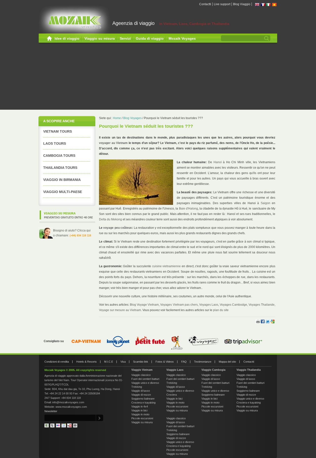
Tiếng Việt (274, 4)
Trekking (136, 386)
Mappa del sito (227, 361)
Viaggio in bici (139, 410)
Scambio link (140, 361)
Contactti (205, 4)
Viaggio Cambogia (213, 369)
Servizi (125, 38)
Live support (222, 4)
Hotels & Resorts (86, 361)
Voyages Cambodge (233, 304)
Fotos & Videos (165, 361)
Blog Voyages (132, 118)
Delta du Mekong (110, 219)
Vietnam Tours (57, 131)
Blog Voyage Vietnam (144, 304)
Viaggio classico (141, 374)
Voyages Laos (208, 304)
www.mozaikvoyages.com (71, 406)
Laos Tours (54, 143)
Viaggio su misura (99, 38)
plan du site (221, 310)
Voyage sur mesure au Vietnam (120, 310)
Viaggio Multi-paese (62, 192)
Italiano (268, 4)
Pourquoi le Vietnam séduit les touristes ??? (173, 118)
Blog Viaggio (241, 4)
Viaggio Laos (174, 369)
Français (263, 4)
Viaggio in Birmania (62, 180)
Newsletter (50, 411)
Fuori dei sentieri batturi (145, 378)
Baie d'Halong (188, 208)
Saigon (265, 203)
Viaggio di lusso (140, 390)
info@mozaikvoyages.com (68, 402)
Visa (123, 361)
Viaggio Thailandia (249, 369)
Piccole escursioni (142, 418)
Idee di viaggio (67, 38)
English (257, 4)
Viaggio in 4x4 (139, 406)
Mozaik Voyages (182, 38)
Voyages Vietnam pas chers (179, 304)
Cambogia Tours (59, 156)
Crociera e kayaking (143, 402)
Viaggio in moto (140, 414)
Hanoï (218, 162)
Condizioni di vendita (56, 361)
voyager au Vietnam (113, 143)
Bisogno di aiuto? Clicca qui (72, 230)
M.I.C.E (108, 361)
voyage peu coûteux (117, 227)
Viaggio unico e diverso (145, 382)
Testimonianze (202, 361)
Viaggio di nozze (141, 394)
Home (49, 38)
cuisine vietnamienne (166, 266)
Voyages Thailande (262, 304)
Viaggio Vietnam (142, 369)
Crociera (171, 394)
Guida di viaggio (150, 38)
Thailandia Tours (60, 168)
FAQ (184, 361)
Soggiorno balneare (143, 398)
